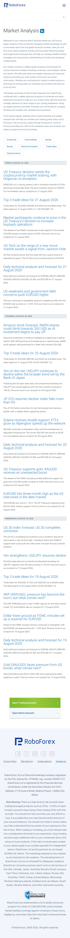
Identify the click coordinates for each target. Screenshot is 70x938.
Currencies (11, 140)
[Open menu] (64, 5)
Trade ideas (51, 146)
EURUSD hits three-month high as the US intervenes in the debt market (33, 495)
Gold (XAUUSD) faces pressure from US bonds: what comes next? (32, 666)
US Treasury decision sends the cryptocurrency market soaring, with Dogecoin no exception (30, 175)
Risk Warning (27, 761)
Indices (48, 140)
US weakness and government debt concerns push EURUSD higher (29, 293)
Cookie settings (44, 761)
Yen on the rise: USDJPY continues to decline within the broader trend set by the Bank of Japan (34, 374)
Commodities (30, 140)
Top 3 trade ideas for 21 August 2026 (30, 200)
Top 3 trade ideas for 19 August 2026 (30, 577)
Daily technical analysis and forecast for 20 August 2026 (35, 446)
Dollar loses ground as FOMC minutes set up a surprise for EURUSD (33, 617)
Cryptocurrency (14, 153)
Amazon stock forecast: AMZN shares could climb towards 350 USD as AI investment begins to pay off (31, 328)
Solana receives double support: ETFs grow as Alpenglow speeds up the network (34, 421)
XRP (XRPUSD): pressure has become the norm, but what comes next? (33, 596)
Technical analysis (29, 146)
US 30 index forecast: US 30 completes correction (31, 529)
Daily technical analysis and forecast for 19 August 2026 (35, 642)
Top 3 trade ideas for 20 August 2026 (30, 353)
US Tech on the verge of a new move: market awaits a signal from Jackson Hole (34, 247)
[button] (14, 5)
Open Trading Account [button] (24, 702)
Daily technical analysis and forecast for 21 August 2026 (35, 268)
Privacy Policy (10, 761)
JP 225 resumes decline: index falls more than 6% (33, 400)
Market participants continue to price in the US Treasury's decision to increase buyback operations (34, 221)
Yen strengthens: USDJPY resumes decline (34, 555)
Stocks (10, 146)
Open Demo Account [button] (23, 713)
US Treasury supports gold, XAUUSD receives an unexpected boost (30, 471)
